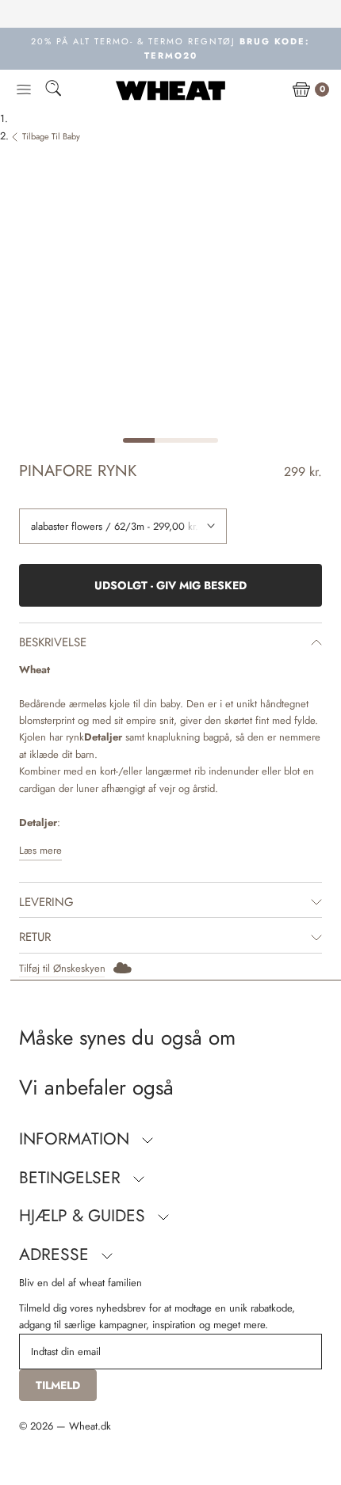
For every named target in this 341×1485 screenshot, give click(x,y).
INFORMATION (76, 1139)
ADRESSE (56, 1254)
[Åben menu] (23, 90)
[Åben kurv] (301, 90)
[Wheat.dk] (170, 90)
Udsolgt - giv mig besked (170, 585)
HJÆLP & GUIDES (84, 1216)
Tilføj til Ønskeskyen (62, 968)
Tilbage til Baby (51, 136)
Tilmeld (58, 1385)
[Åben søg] (53, 90)
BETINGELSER (72, 1178)
